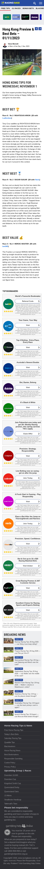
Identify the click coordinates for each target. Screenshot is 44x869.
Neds (37, 180)
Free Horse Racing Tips (13, 730)
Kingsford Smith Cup (12, 783)
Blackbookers (9, 746)
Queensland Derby (11, 787)
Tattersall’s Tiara (10, 804)
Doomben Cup (10, 779)
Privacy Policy (10, 767)
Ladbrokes (6, 118)
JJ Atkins (8, 795)
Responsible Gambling (13, 759)
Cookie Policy (9, 763)
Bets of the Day (15, 46)
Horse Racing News (12, 750)
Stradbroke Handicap (12, 800)
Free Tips (5, 8)
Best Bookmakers (11, 754)
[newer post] (40, 28)
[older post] (36, 28)
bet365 (5, 246)
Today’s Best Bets (11, 734)
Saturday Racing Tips (12, 738)
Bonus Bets (28, 8)
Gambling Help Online (31, 863)
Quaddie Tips (9, 742)
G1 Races (16, 8)
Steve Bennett (13, 44)
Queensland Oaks (11, 791)
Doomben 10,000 (11, 775)
